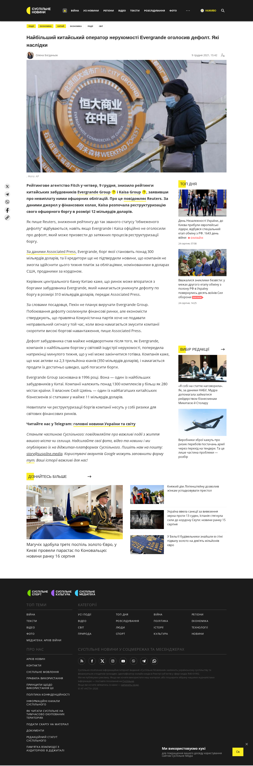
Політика (161, 621)
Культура (161, 633)
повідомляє (135, 198)
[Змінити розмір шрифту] (223, 55)
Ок (238, 751)
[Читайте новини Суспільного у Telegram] (144, 661)
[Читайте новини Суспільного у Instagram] (112, 661)
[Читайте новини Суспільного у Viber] (133, 661)
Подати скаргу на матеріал (47, 724)
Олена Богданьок (47, 55)
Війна (75, 10)
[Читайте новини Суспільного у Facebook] (92, 661)
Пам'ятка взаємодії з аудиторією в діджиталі (45, 748)
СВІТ (101, 26)
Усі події (84, 614)
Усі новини (91, 10)
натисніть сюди (130, 684)
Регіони (108, 10)
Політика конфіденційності (48, 694)
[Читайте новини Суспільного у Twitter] (102, 661)
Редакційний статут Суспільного (42, 738)
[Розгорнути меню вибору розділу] (65, 10)
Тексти (135, 10)
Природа (84, 633)
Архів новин (35, 659)
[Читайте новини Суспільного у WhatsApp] (154, 661)
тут (30, 460)
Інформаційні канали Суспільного (43, 702)
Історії (159, 627)
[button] (7, 186)
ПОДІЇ (31, 26)
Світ (81, 627)
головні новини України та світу (104, 423)
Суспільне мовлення (42, 672)
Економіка (200, 621)
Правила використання (44, 678)
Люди (120, 627)
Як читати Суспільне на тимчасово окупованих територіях (45, 714)
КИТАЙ (60, 26)
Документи (35, 730)
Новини (198, 633)
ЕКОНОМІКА (45, 26)
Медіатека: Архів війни (43, 640)
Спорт (120, 633)
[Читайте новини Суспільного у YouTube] (123, 661)
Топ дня (122, 614)
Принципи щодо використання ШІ (40, 686)
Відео (122, 10)
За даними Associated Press (51, 251)
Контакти (33, 665)
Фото (173, 10)
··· (188, 10)
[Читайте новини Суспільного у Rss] (81, 661)
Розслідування (154, 10)
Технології (200, 627)
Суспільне (128, 681)
